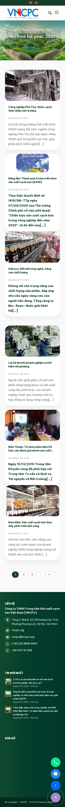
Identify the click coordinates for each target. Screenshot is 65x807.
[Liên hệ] (55, 797)
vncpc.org (18, 630)
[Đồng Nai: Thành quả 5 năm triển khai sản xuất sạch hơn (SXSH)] (32, 163)
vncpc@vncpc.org (23, 637)
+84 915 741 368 (22, 650)
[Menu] (56, 13)
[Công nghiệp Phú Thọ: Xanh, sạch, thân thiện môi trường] (32, 85)
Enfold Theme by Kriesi (41, 802)
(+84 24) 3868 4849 (24, 643)
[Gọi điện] (55, 762)
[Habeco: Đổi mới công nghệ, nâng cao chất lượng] (32, 247)
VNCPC (23, 802)
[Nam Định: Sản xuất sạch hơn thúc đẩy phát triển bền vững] (32, 500)
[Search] (49, 13)
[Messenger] (55, 774)
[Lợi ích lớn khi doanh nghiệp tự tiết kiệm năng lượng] (32, 341)
